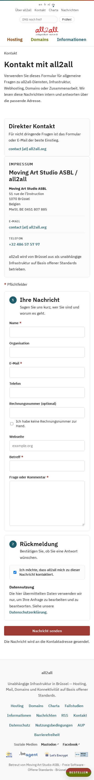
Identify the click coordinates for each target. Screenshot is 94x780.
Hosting (17, 705)
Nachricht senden (47, 631)
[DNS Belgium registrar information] (28, 754)
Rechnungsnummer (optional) (32, 403)
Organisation (19, 343)
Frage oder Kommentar (27, 477)
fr (45, 4)
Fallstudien (74, 705)
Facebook (70, 744)
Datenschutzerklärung (28, 612)
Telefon (15, 383)
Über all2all (23, 10)
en (40, 4)
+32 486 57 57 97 (24, 244)
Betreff (14, 457)
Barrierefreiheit (47, 734)
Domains (36, 705)
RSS (64, 715)
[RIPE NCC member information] (9, 754)
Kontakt (40, 10)
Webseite (16, 436)
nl (49, 4)
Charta (53, 10)
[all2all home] (47, 31)
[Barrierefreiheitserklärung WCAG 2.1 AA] (81, 754)
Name (13, 323)
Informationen (19, 715)
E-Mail (14, 363)
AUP (81, 725)
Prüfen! (67, 19)
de (53, 4)
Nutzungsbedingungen (54, 725)
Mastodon (48, 744)
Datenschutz (19, 725)
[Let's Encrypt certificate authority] (56, 754)
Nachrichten (70, 10)
